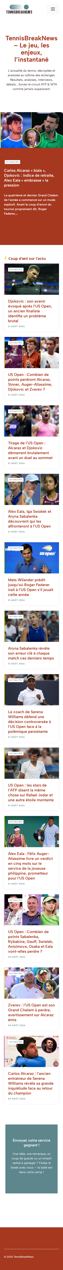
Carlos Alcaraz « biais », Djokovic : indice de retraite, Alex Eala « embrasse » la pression (29, 178)
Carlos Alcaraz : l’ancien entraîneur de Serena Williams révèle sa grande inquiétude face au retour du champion (31, 1083)
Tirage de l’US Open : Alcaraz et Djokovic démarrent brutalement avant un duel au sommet (30, 450)
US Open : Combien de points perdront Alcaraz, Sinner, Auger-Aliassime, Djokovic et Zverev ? (30, 382)
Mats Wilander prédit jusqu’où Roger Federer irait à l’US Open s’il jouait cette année (30, 587)
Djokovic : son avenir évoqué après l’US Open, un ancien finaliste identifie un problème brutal (30, 311)
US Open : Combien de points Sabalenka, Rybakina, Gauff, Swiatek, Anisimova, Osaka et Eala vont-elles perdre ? (30, 941)
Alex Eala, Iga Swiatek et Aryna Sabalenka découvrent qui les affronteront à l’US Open (29, 519)
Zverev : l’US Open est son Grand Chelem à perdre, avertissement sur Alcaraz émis (31, 1012)
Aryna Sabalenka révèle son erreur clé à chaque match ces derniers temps (31, 653)
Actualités (12, 162)
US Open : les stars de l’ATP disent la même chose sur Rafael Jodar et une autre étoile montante (31, 792)
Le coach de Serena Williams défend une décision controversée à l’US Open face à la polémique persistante (29, 721)
